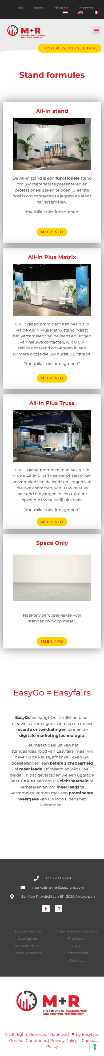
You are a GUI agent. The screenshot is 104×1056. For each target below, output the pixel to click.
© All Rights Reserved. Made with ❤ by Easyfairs (52, 1034)
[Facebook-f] (46, 908)
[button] (96, 30)
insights (38, 8)
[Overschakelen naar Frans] (96, 12)
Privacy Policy (63, 1040)
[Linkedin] (58, 908)
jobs (20, 8)
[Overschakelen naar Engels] (80, 12)
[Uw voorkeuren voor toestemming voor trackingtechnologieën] (95, 1047)
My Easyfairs (86, 8)
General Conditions (28, 1040)
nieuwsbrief (61, 8)
